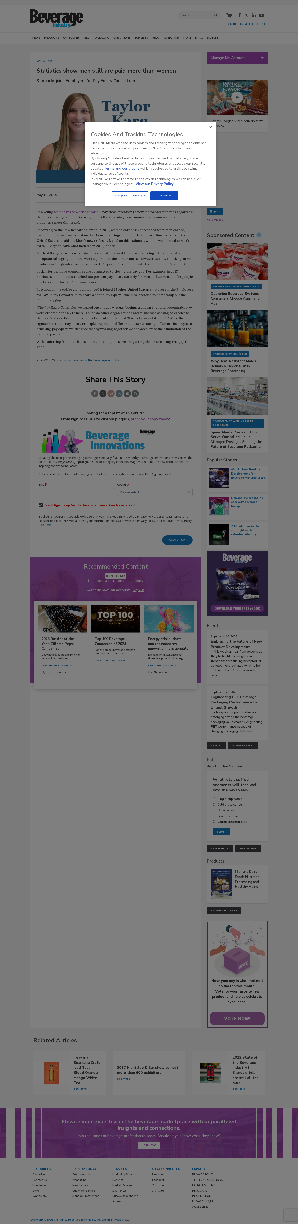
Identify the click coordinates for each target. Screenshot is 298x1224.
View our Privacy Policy (155, 184)
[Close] (210, 127)
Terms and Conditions (121, 168)
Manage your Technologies (130, 195)
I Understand (164, 195)
